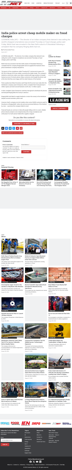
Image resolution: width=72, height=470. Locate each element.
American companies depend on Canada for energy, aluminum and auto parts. (59, 404)
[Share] (6, 128)
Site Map (62, 464)
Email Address (25, 144)
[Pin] (17, 128)
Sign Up (5, 444)
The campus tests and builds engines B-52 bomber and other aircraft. (12, 262)
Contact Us (16, 464)
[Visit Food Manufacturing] (15, 423)
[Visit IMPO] (36, 423)
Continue (26, 151)
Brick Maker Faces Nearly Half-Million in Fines (57, 285)
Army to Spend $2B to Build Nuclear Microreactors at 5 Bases (12, 400)
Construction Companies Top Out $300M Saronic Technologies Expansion (35, 342)
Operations (41, 179)
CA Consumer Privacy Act (52, 464)
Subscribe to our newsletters (24, 123)
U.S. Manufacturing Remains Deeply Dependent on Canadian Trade (59, 400)
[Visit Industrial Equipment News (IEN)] (25, 423)
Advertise (22, 464)
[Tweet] (13, 128)
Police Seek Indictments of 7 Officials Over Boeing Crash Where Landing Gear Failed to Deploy (58, 372)
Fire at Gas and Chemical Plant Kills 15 (59, 314)
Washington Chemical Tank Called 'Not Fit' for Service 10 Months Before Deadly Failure (11, 342)
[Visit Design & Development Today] (5, 423)
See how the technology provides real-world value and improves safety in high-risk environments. (35, 406)
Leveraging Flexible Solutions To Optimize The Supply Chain (61, 183)
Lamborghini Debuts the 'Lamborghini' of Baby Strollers (57, 341)
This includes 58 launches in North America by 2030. (12, 318)
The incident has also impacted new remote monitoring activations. (36, 291)
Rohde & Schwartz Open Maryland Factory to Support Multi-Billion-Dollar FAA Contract (54, 71)
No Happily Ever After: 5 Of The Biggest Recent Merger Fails (9, 183)
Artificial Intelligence (31, 396)
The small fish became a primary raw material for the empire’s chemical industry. (12, 289)
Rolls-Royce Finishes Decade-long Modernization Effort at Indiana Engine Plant (54, 62)
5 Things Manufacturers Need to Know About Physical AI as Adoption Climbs (35, 401)
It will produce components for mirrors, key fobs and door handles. (36, 375)
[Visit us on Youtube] (37, 462)
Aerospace (4, 253)
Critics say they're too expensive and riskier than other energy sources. (10, 404)
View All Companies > (59, 108)
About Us (9, 464)
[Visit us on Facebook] (31, 462)
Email (2, 437)
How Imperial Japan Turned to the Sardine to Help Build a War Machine (55, 81)
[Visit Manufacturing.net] (56, 423)
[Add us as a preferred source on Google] (21, 128)
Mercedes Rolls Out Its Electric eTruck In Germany (26, 183)
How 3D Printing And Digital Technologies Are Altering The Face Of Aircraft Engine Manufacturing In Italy (44, 183)
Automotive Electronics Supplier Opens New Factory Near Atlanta (34, 371)
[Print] (2, 128)
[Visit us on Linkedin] (40, 462)
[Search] (67, 3)
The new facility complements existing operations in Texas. (35, 262)
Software (28, 282)
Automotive (5, 310)
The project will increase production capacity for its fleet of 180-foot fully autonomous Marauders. (34, 347)
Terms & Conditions (40, 464)
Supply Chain (6, 179)
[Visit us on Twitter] (34, 462)
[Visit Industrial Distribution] (46, 423)
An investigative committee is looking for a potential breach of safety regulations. (59, 318)
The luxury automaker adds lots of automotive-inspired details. (57, 345)
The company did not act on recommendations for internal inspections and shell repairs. (12, 347)
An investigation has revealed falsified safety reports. (58, 377)
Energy (22, 179)
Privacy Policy (30, 464)
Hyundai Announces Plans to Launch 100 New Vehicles (12, 314)
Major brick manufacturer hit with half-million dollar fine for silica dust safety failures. (58, 290)
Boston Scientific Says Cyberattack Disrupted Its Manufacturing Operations (55, 90)
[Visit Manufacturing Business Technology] (66, 423)
